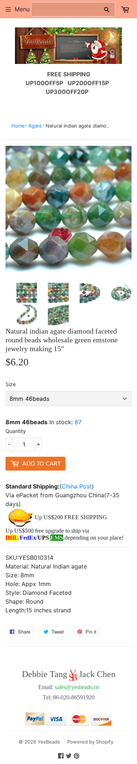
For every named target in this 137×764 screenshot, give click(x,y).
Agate (35, 126)
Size (10, 384)
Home (18, 126)
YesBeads (49, 742)
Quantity (15, 431)
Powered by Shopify (90, 742)
